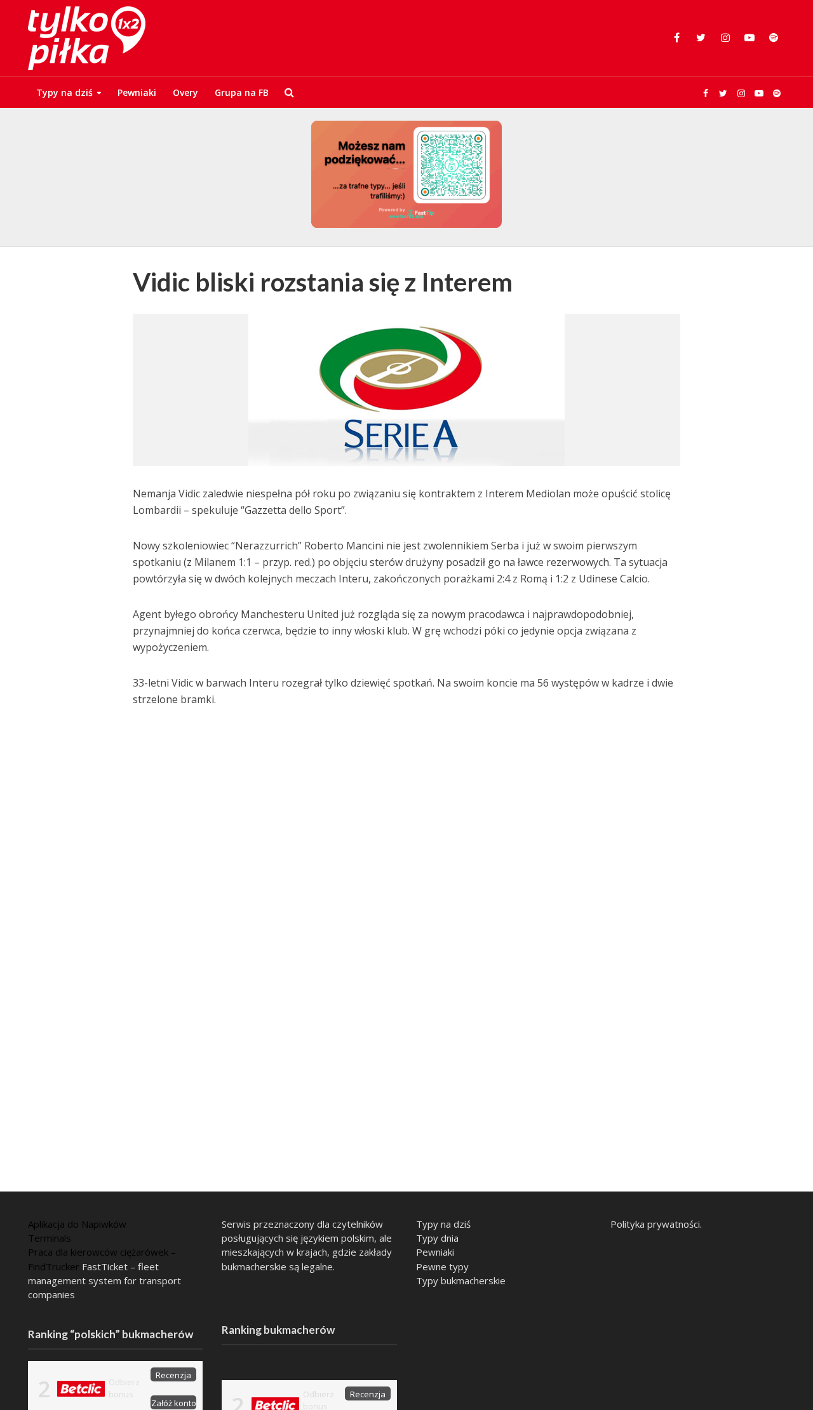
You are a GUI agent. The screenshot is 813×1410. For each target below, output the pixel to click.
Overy (185, 92)
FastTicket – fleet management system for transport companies (104, 1280)
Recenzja (173, 1375)
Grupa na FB (242, 92)
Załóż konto (173, 1403)
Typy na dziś (64, 92)
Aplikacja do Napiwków (77, 1224)
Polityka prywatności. (656, 1224)
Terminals (49, 1238)
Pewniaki (137, 92)
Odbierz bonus (124, 1388)
